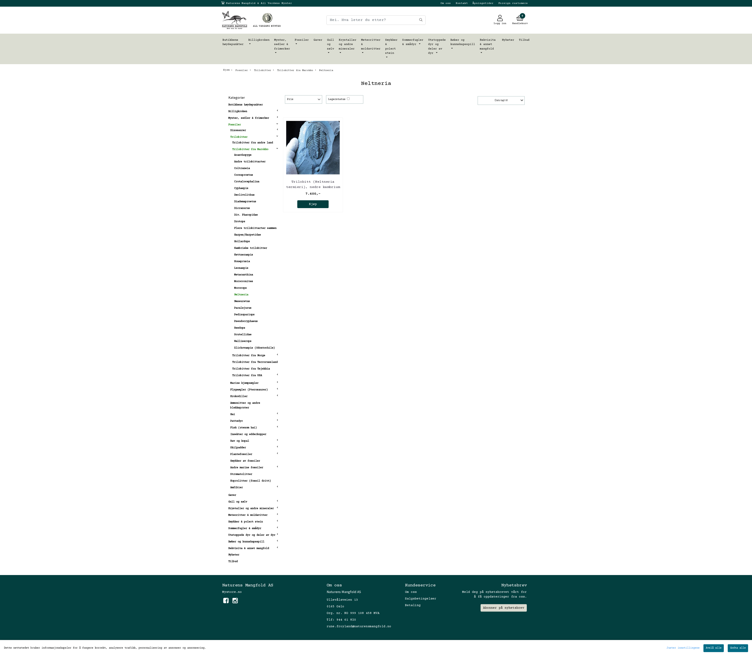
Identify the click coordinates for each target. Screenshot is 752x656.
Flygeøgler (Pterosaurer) (249, 389)
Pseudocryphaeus (246, 321)
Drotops (239, 221)
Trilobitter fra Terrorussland (255, 362)
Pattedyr (236, 421)
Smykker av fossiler (245, 461)
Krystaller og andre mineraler (347, 44)
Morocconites (243, 281)
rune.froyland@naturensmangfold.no (359, 626)
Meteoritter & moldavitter (371, 44)
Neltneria (325, 70)
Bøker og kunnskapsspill (462, 42)
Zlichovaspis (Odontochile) (254, 348)
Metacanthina (243, 274)
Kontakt (462, 3)
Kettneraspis (243, 254)
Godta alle (738, 648)
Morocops (240, 288)
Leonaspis (241, 268)
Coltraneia (242, 168)
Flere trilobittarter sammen (255, 228)
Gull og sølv (330, 44)
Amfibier (236, 487)
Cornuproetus (243, 175)
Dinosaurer (238, 130)
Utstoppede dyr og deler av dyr (437, 46)
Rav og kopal (239, 441)
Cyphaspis (241, 188)
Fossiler (302, 40)
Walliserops (242, 341)
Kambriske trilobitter (250, 248)
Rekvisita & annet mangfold (488, 44)
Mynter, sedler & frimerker (282, 44)
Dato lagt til (501, 100)
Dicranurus (242, 208)
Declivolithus (244, 195)
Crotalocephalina (246, 181)
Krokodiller (239, 396)
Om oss (445, 3)
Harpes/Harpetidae (247, 234)
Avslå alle (713, 648)
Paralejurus (242, 308)
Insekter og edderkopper (248, 434)
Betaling (413, 605)
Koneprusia (242, 261)
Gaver (318, 40)
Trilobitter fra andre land (252, 142)
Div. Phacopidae (246, 215)
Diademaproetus (245, 201)
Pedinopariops (244, 314)
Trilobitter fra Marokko (294, 70)
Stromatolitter (241, 474)
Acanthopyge (242, 155)
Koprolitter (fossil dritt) (250, 481)
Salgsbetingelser (420, 598)
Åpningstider (483, 3)
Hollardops (242, 241)
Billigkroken (258, 40)
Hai (232, 414)
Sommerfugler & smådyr (412, 42)
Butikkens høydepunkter (233, 42)
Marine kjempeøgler (244, 383)
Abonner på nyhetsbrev (503, 608)
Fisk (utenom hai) (243, 427)
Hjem (226, 70)
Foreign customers (513, 3)
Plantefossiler (241, 454)
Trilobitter (261, 70)
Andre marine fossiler (246, 467)
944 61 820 (346, 620)
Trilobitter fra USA (247, 375)
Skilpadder (238, 447)
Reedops (239, 328)
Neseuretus (242, 301)
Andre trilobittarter (250, 161)
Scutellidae (242, 334)
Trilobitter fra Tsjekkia (251, 368)
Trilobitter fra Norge (248, 355)
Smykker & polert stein (391, 46)
